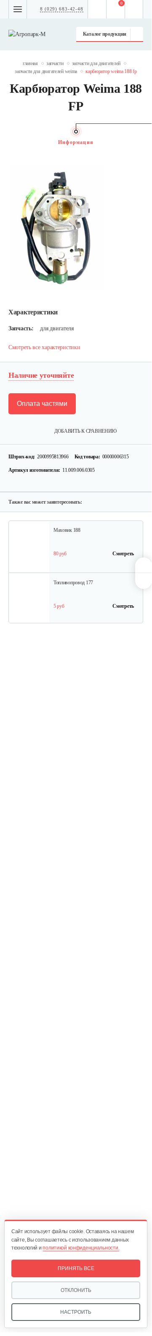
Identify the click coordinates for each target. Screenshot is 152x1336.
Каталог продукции (104, 34)
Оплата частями (42, 403)
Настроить (75, 1312)
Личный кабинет (134, 9)
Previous (12, 142)
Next (139, 142)
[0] (116, 9)
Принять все (76, 1268)
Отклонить (76, 1290)
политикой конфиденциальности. (81, 1248)
